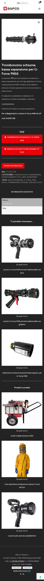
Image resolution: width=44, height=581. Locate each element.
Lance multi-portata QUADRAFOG (22, 536)
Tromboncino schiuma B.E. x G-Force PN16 (23, 139)
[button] (39, 22)
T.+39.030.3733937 (17, 561)
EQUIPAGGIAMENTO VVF (11, 177)
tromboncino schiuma (18, 182)
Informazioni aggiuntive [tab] (22, 192)
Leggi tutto (23, 265)
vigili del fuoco (35, 182)
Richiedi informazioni (13, 166)
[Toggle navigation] (39, 8)
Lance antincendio (29, 177)
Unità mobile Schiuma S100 (22, 436)
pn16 (34, 180)
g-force (27, 180)
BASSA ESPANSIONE (15, 180)
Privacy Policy (17, 567)
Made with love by (20, 571)
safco (4, 182)
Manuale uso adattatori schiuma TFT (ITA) (23, 150)
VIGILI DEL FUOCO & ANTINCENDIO (27, 174)
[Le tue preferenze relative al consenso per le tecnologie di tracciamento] (40, 577)
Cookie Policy (27, 567)
